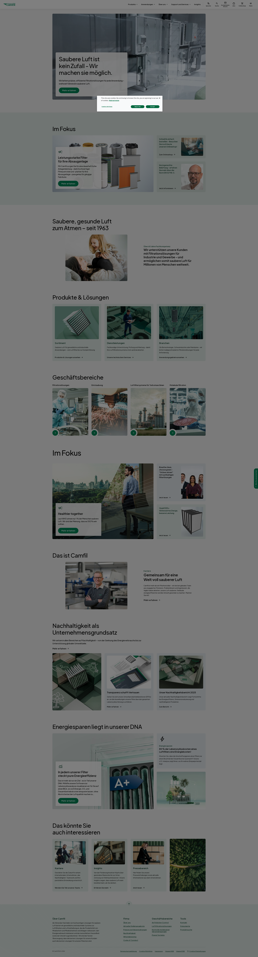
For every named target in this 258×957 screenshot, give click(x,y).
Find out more (114, 100)
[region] (129, 103)
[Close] (159, 98)
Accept (152, 106)
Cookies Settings (107, 106)
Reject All (138, 106)
